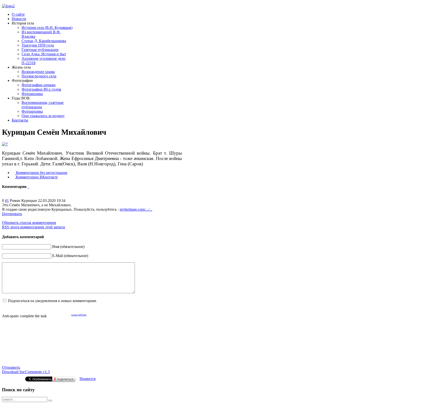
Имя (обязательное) (68, 247)
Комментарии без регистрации (41, 173)
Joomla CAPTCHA (78, 315)
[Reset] (50, 400)
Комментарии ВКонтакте (36, 177)
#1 (7, 200)
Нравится (87, 379)
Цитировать (12, 214)
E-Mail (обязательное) (70, 256)
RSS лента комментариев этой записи (33, 227)
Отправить (11, 367)
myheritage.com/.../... (136, 209)
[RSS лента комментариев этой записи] (27, 186)
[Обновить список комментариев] (28, 186)
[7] (5, 144)
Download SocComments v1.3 (26, 372)
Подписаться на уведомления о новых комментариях (52, 301)
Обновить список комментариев (29, 222)
